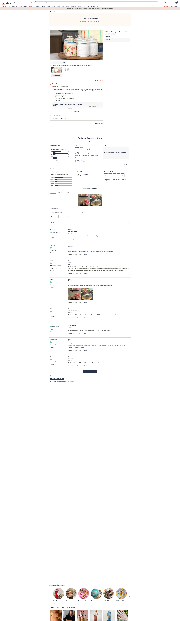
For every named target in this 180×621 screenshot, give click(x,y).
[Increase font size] (100, 80)
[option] (90, 9)
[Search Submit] (157, 2)
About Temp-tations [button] (57, 115)
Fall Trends (14, 6)
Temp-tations (107, 36)
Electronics (73, 6)
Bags (63, 6)
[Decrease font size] (102, 80)
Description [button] (55, 83)
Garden (37, 6)
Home (67, 6)
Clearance (31, 6)
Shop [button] (15, 2)
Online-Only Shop (23, 6)
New (9, 6)
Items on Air (29, 2)
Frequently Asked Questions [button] (59, 118)
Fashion (43, 6)
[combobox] (95, 2)
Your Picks (4, 6)
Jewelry (53, 6)
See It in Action (56, 75)
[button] (165, 2)
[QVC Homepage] (50, 12)
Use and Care (55, 86)
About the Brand (65, 86)
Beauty (48, 6)
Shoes (58, 6)
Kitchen (79, 6)
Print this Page (99, 123)
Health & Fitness (94, 6)
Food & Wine (86, 6)
